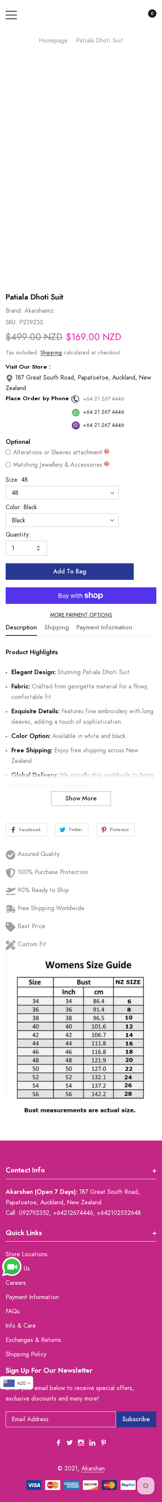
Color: (21, 507)
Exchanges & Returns (33, 1340)
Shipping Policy (26, 1354)
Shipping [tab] (56, 628)
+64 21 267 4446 (103, 399)
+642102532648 (119, 1213)
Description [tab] (21, 628)
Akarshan (93, 1469)
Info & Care (21, 1326)
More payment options (81, 615)
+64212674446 (73, 1213)
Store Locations (26, 1254)
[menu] (11, 15)
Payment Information (32, 1297)
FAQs (13, 1311)
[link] (58, 1442)
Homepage (53, 41)
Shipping (51, 352)
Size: (17, 480)
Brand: (14, 311)
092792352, (35, 1213)
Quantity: (18, 535)
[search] (129, 15)
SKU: (11, 322)
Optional (18, 442)
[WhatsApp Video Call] (11, 1266)
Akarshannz (39, 311)
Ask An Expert (81, 274)
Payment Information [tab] (104, 628)
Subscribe (136, 1419)
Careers (16, 1283)
